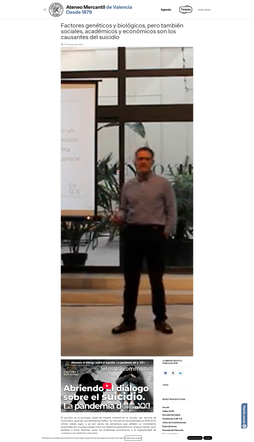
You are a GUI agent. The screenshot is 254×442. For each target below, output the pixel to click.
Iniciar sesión (204, 9)
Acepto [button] (207, 438)
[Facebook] (165, 373)
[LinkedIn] (180, 373)
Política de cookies (133, 438)
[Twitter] (173, 373)
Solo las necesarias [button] (195, 438)
